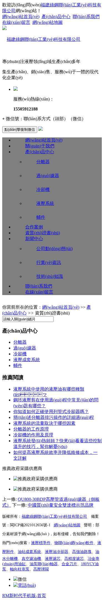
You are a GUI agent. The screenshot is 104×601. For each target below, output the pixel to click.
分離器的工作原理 (31, 429)
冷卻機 (43, 189)
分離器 (43, 161)
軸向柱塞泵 (19, 569)
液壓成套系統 (26, 359)
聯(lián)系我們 (86, 16)
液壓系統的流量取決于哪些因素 (44, 423)
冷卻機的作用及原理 (33, 434)
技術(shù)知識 (49, 276)
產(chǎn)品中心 (56, 16)
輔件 (40, 217)
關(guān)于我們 (39, 146)
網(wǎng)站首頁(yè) (20, 16)
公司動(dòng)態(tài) (54, 248)
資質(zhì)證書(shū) (42, 232)
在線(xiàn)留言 (16, 22)
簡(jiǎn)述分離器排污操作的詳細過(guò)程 (53, 417)
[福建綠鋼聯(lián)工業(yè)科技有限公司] (41, 39)
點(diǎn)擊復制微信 (19, 129)
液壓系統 (45, 203)
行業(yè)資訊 (48, 262)
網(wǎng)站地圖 (47, 22)
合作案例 (34, 227)
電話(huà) (27, 585)
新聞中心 (34, 238)
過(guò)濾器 (47, 175)
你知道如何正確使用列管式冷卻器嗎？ (51, 411)
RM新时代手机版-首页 (24, 595)
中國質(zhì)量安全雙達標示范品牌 (60, 505)
